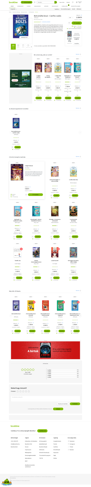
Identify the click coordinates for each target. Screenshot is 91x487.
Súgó (54, 455)
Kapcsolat (55, 452)
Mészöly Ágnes (58, 78)
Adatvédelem (28, 458)
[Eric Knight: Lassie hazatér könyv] (54, 252)
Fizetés (55, 444)
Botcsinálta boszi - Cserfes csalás (16, 132)
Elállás (55, 458)
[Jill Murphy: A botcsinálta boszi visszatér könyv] (30, 305)
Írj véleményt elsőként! (46, 21)
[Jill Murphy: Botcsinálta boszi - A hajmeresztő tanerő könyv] (75, 305)
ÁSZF (26, 461)
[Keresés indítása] (55, 2)
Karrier (26, 447)
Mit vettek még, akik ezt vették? (43, 55)
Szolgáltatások (57, 441)
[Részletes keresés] (34, 2)
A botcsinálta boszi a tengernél (60, 314)
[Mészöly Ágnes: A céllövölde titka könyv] (58, 67)
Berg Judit (77, 78)
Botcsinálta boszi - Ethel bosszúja (45, 314)
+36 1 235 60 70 (14, 441)
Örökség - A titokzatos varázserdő (55, 220)
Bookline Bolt (14, 447)
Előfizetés (79, 9)
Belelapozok (24, 37)
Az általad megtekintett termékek (18, 109)
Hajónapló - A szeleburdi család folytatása (67, 76)
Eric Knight (55, 263)
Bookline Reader (43, 447)
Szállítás (55, 447)
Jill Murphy (16, 134)
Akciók (73, 9)
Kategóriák (13, 9)
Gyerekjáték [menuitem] (65, 6)
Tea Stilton (38, 78)
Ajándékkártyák (43, 444)
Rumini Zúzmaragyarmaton (36, 261)
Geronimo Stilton (73, 222)
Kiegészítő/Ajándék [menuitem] (75, 6)
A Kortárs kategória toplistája (17, 157)
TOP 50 (41, 458)
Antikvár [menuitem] (46, 6)
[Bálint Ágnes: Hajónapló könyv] (67, 67)
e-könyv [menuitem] (29, 6)
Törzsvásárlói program (65, 9)
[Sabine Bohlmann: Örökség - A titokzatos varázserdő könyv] (54, 211)
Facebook (72, 441)
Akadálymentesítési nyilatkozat (30, 465)
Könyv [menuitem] (12, 6)
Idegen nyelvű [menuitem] (55, 6)
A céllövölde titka (58, 76)
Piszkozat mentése (63, 404)
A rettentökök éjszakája (73, 220)
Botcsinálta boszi (16, 313)
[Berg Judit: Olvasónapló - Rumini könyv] (77, 67)
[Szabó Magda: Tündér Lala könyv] (17, 252)
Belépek (68, 2)
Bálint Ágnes (67, 78)
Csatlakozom (42, 431)
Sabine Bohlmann (54, 222)
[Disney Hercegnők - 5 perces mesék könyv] (48, 67)
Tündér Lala (18, 260)
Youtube (72, 449)
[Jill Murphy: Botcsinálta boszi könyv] (16, 305)
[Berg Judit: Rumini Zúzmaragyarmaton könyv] (36, 252)
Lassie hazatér (54, 260)
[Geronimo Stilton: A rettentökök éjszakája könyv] (73, 211)
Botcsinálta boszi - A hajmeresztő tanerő (75, 314)
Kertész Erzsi (73, 263)
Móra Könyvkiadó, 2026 (38, 19)
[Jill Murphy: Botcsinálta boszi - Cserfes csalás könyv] (20, 26)
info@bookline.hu (15, 444)
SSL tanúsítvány (13, 478)
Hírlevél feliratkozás (44, 452)
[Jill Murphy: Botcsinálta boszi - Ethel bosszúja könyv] (45, 305)
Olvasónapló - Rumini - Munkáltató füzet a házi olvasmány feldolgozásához (77, 76)
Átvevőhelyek (56, 449)
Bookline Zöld (28, 444)
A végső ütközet (38, 76)
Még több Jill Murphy (15, 291)
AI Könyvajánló (27, 2)
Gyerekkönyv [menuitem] (20, 6)
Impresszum (28, 449)
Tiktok (71, 447)
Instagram (72, 444)
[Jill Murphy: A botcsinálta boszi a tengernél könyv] (60, 305)
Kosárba (78, 23)
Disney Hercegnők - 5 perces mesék (48, 76)
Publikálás (75, 404)
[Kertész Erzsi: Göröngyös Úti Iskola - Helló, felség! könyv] (73, 252)
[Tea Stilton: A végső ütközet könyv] (38, 67)
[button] (31, 47)
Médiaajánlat (28, 452)
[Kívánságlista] (72, 2)
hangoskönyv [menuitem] (37, 6)
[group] (13, 47)
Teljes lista (78, 54)
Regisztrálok (62, 2)
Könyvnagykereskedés (30, 455)
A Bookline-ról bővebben (31, 441)
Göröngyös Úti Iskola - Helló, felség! (73, 261)
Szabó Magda (17, 263)
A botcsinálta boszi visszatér (31, 314)
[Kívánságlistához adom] (69, 22)
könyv (38, 58)
